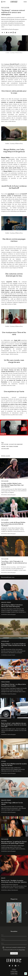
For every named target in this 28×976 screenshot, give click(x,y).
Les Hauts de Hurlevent (16, 444)
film (7, 446)
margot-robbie (13, 446)
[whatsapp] (13, 32)
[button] (26, 912)
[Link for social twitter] (9, 966)
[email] (2, 32)
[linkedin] (9, 32)
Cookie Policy (14, 973)
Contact (14, 969)
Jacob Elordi (5, 448)
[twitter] (11, 32)
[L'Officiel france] (14, 2)
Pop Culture (5, 7)
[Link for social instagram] (15, 966)
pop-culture (4, 444)
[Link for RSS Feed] (18, 966)
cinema (3, 446)
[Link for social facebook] (12, 966)
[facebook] (4, 32)
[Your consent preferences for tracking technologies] (25, 973)
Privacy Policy (22, 949)
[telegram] (15, 32)
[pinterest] (7, 32)
